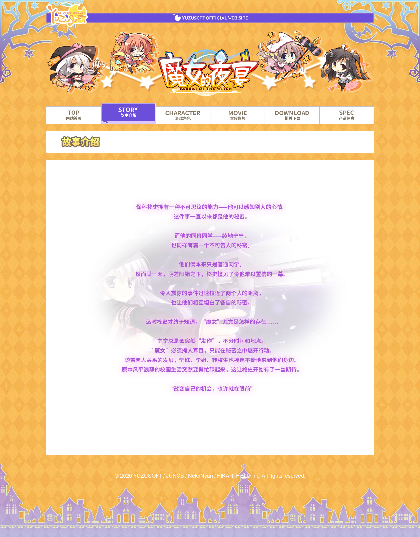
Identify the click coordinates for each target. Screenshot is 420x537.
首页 (73, 115)
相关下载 (292, 115)
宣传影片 (237, 115)
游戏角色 (183, 115)
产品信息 (346, 115)
